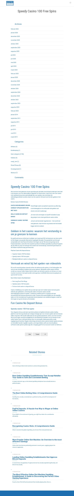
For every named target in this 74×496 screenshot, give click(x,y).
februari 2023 (15, 111)
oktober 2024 (14, 88)
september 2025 (15, 47)
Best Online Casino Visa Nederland (20, 278)
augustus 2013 (15, 122)
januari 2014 (14, 114)
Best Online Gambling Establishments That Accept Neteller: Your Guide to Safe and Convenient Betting (36, 377)
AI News (13, 146)
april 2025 (13, 66)
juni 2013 (13, 129)
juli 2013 (13, 125)
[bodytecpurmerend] (10, 3)
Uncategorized (15, 169)
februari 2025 (15, 73)
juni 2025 (13, 58)
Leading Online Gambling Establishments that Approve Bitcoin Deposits (34, 458)
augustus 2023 (15, 107)
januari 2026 (14, 32)
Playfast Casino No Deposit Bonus (20, 250)
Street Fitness (15, 165)
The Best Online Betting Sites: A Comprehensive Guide (34, 393)
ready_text (14, 161)
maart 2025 (14, 70)
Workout (13, 172)
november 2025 (15, 40)
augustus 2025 (15, 51)
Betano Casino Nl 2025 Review (19, 202)
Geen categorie (15, 154)
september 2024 (15, 92)
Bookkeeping (14, 150)
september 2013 (15, 118)
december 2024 (15, 81)
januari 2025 (14, 77)
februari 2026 (15, 29)
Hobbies (13, 158)
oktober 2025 (14, 44)
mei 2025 (13, 62)
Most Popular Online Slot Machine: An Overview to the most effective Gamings (37, 441)
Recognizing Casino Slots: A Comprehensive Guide (33, 426)
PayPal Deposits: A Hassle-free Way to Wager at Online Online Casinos (35, 410)
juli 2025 (13, 55)
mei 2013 (13, 133)
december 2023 (15, 96)
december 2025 (15, 36)
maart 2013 (14, 137)
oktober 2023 (14, 99)
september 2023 (15, 103)
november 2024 (15, 85)
